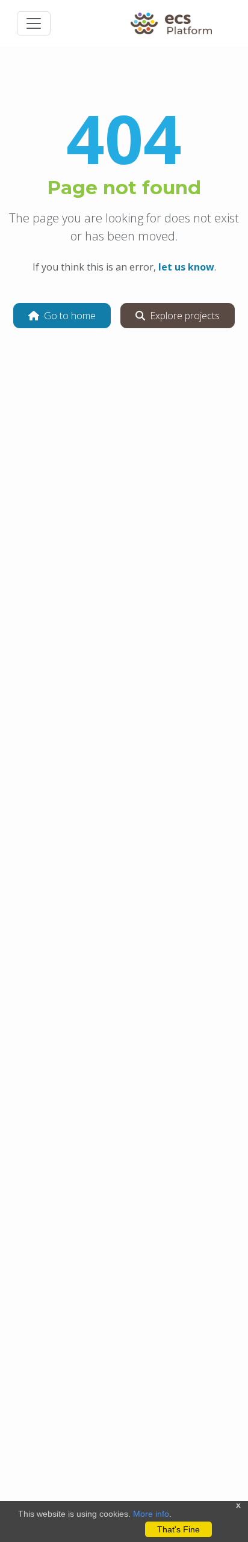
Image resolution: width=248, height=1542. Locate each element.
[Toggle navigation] (34, 23)
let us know (186, 267)
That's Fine (178, 1529)
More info (151, 1514)
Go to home (70, 315)
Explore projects (185, 315)
